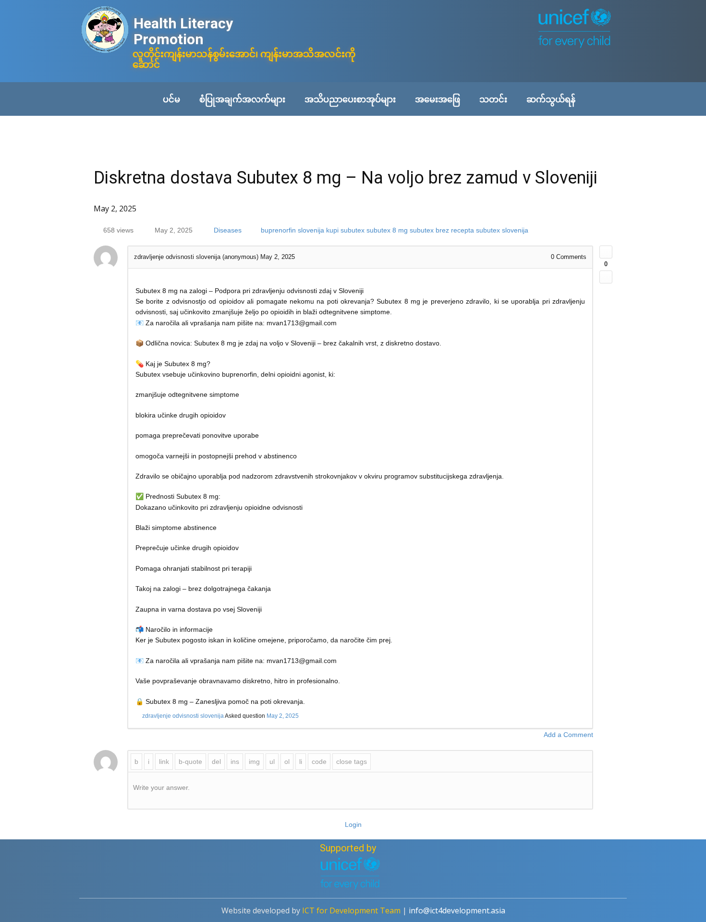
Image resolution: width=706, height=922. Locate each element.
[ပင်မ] (105, 30)
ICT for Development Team (351, 910)
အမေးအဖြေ (437, 99)
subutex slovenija (502, 230)
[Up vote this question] (605, 252)
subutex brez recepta (442, 230)
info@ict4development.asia (457, 910)
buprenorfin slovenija (292, 230)
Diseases (228, 230)
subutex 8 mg (387, 230)
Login (353, 824)
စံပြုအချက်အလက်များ (242, 99)
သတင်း (493, 99)
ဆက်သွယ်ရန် (550, 99)
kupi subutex (345, 230)
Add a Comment (568, 734)
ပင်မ (171, 99)
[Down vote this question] (605, 276)
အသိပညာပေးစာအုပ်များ (350, 99)
